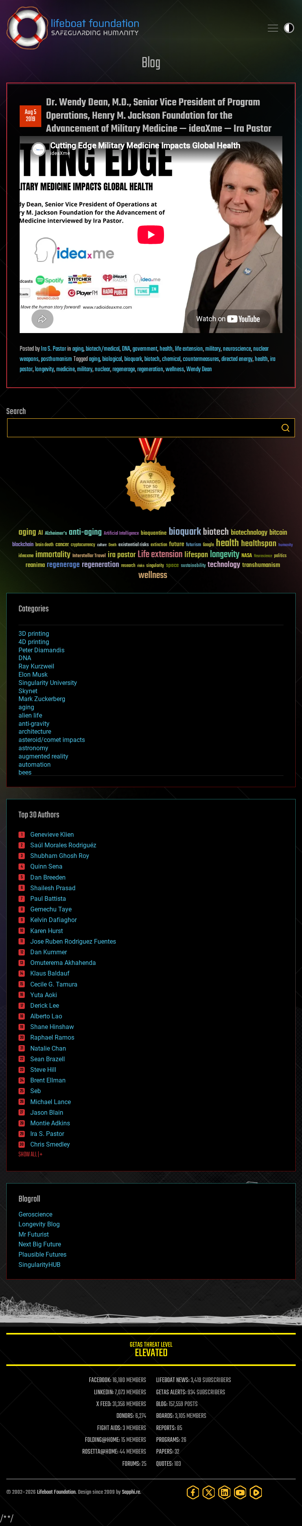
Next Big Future (39, 1244)
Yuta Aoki (43, 995)
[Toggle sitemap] (273, 28)
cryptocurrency (83, 545)
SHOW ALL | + (30, 1155)
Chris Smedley (50, 1144)
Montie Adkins (50, 1123)
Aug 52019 (30, 116)
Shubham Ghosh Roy (59, 856)
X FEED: (103, 1404)
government (145, 349)
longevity (44, 369)
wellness (175, 369)
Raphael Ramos (52, 1037)
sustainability (193, 566)
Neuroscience (263, 556)
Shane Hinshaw (52, 1027)
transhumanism (261, 565)
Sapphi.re (131, 1492)
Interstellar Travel (89, 556)
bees (24, 772)
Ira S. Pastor (53, 349)
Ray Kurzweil (36, 666)
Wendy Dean (199, 369)
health (166, 349)
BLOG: (162, 1404)
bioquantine (154, 533)
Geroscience (35, 1214)
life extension (189, 349)
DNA (126, 349)
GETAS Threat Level (151, 1351)
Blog (151, 63)
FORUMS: (131, 1464)
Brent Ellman (48, 1080)
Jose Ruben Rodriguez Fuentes (73, 941)
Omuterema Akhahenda (63, 962)
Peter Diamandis (41, 650)
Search (285, 427)
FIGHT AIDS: (109, 1428)
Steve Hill (43, 1069)
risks (140, 565)
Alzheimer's (56, 534)
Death (112, 545)
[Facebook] (193, 1492)
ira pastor (122, 555)
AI (40, 533)
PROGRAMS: (168, 1440)
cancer (62, 545)
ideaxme (25, 556)
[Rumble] (256, 1492)
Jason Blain (46, 1112)
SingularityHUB (39, 1264)
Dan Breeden (48, 877)
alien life (30, 715)
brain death (44, 545)
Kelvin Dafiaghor (53, 920)
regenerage (123, 369)
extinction (159, 545)
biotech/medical (103, 349)
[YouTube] (240, 1492)
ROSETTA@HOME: (100, 1452)
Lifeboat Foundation (56, 1492)
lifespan (196, 555)
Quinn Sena (46, 866)
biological (112, 359)
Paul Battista (48, 898)
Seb (35, 1091)
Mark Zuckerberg (41, 699)
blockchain (22, 545)
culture (102, 545)
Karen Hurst (46, 931)
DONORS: (125, 1416)
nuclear (102, 369)
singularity (155, 566)
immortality (52, 555)
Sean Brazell (47, 1059)
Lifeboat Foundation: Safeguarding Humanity (131, 28)
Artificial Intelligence (121, 533)
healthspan (258, 544)
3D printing (33, 633)
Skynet (27, 691)
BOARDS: (165, 1416)
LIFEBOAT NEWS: (173, 1380)
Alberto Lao (46, 1016)
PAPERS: (164, 1452)
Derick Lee (44, 1005)
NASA (246, 556)
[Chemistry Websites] (151, 476)
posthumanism (56, 359)
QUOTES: (164, 1464)
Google (208, 545)
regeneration (150, 369)
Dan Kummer (48, 952)
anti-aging (85, 533)
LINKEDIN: (104, 1393)
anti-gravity (34, 723)
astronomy (33, 748)
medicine (65, 369)
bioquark (133, 359)
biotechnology (249, 533)
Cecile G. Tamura (53, 984)
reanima (35, 565)
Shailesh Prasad (53, 888)
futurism (193, 545)
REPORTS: (166, 1428)
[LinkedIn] (224, 1492)
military (213, 349)
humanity (285, 545)
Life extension (160, 555)
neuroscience (237, 349)
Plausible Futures (42, 1254)
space (172, 565)
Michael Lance (50, 1102)
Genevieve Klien (52, 834)
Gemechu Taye (51, 909)
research (128, 566)
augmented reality (43, 756)
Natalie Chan (48, 1048)
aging (77, 349)
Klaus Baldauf (50, 973)
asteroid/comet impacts (51, 740)
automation (34, 764)
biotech (152, 359)
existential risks (133, 545)
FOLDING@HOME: (102, 1440)
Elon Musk (33, 674)
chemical (171, 359)
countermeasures (201, 359)
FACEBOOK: (100, 1380)
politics (280, 556)
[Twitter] (209, 1492)
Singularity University (47, 683)
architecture (34, 731)
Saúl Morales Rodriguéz (63, 845)
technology (224, 565)
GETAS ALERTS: (171, 1393)
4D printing (33, 642)
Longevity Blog (39, 1224)
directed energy (236, 359)
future (176, 544)
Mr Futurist (33, 1234)
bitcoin (278, 533)
